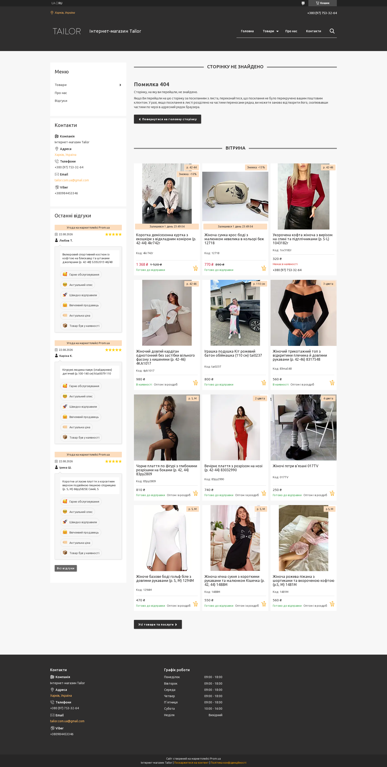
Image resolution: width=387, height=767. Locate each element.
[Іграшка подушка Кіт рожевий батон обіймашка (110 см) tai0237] (235, 313)
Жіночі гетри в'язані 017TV (295, 466)
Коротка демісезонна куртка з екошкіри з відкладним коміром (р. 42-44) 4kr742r (166, 239)
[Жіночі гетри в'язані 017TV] (304, 427)
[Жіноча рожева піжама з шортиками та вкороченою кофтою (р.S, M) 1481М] (304, 538)
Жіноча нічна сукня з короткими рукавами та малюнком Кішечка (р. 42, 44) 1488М (234, 580)
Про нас (291, 31)
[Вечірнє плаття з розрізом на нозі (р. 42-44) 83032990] (235, 427)
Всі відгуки (66, 568)
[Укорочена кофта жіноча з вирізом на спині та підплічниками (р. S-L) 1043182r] (304, 196)
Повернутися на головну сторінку (169, 119)
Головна (247, 31)
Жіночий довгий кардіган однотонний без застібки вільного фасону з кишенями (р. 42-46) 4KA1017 (165, 357)
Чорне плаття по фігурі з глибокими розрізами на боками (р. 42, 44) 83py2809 (166, 470)
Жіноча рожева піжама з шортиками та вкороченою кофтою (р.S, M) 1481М (303, 580)
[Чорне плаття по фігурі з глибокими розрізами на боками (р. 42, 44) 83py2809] (167, 427)
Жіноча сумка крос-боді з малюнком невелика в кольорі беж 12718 (234, 239)
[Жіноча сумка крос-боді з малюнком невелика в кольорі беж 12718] (235, 196)
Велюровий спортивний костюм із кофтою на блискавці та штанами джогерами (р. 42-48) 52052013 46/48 (87, 258)
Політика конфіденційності (228, 762)
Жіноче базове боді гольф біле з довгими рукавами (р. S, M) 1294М (165, 578)
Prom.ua (215, 758)
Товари (268, 31)
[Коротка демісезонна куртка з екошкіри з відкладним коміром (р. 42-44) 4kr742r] (167, 196)
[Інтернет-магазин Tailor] (67, 31)
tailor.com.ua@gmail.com (72, 180)
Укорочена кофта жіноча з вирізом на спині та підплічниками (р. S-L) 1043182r (303, 239)
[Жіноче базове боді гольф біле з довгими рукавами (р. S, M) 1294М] (167, 538)
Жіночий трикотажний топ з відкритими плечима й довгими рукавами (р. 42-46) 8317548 (300, 355)
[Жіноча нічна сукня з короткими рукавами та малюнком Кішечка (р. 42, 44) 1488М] (235, 538)
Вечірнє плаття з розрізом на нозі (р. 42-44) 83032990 (233, 468)
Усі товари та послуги (156, 624)
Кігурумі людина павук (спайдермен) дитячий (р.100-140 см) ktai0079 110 (87, 371)
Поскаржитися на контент (191, 762)
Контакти (313, 31)
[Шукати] (331, 31)
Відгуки (61, 101)
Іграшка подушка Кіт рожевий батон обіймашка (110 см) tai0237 (233, 353)
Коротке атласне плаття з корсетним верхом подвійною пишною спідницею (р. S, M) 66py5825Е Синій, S (89, 485)
